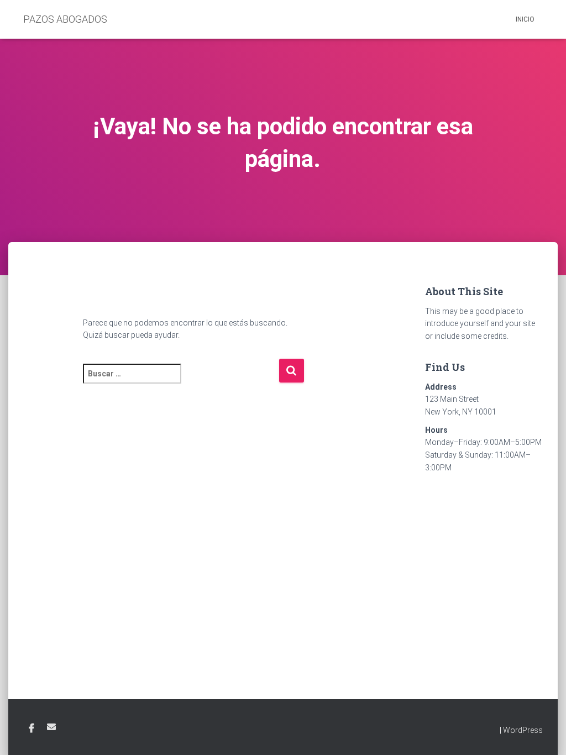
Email (51, 727)
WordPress (523, 730)
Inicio (525, 19)
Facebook (31, 728)
